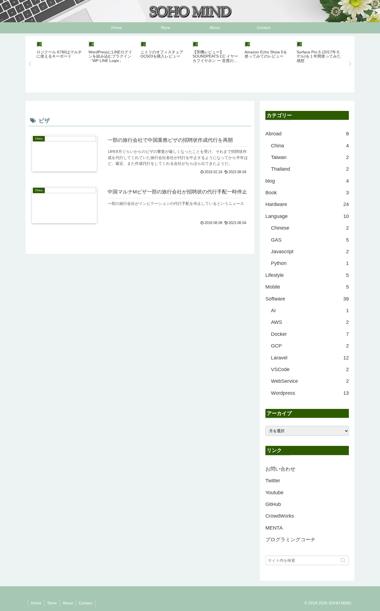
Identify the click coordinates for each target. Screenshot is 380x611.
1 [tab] (186, 96)
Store (52, 603)
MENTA (274, 528)
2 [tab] (194, 96)
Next (350, 64)
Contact (85, 603)
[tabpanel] (59, 63)
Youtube (274, 492)
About (68, 603)
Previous (30, 64)
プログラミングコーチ (290, 539)
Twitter (272, 480)
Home (36, 603)
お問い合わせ (280, 469)
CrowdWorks (279, 516)
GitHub (273, 504)
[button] (343, 560)
